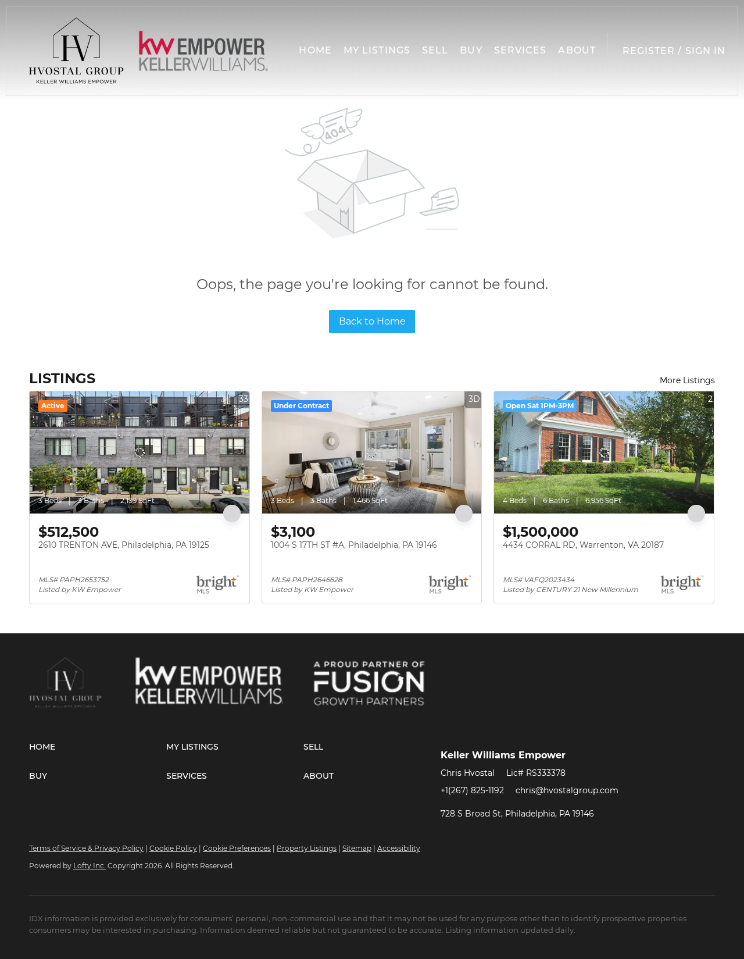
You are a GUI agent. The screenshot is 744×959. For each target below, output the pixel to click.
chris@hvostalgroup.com (567, 790)
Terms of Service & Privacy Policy (86, 848)
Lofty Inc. (89, 865)
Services (520, 50)
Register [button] (649, 50)
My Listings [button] (377, 50)
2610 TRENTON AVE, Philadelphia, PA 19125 (123, 545)
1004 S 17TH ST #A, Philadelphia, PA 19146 (354, 545)
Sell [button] (435, 50)
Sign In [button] (705, 50)
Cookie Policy (173, 848)
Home (315, 50)
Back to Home (372, 321)
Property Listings (307, 848)
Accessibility (398, 848)
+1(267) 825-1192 (472, 790)
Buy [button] (471, 50)
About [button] (577, 50)
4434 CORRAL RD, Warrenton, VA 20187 (583, 545)
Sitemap (356, 848)
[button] (76, 50)
